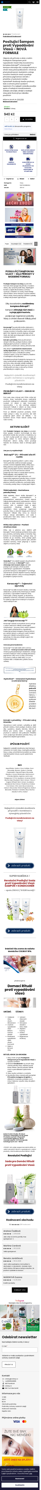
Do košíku (29, 119)
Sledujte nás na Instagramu (20, 1303)
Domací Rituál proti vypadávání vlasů (20, 989)
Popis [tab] (7, 244)
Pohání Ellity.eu (8, 129)
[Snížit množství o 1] (7, 119)
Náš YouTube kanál (11, 1388)
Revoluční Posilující (20, 1155)
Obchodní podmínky (9, 1404)
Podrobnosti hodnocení (12, 36)
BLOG (4, 1402)
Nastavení (19, 1478)
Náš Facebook (10, 1383)
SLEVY (4, 1399)
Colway (12, 109)
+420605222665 (10, 1381)
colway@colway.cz (11, 1379)
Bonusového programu (23, 126)
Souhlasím (19, 1485)
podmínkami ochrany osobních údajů (18, 1357)
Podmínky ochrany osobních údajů (14, 1406)
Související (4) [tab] (16, 244)
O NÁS (4, 1397)
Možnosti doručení (10, 102)
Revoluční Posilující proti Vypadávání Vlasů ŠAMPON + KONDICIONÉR (19, 883)
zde (30, 1473)
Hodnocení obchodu (19, 1220)
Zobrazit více (20, 1290)
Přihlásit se (9, 1365)
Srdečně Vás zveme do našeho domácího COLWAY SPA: (20, 950)
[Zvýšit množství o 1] (16, 119)
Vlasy (21, 183)
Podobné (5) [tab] (28, 244)
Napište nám (6, 1411)
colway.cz (8, 1386)
